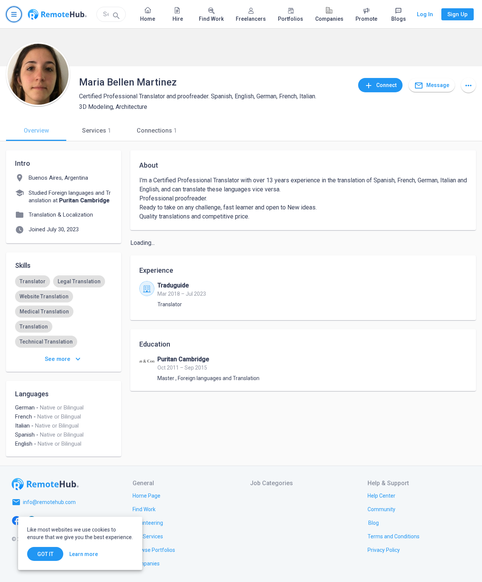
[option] (32, 281)
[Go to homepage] (57, 14)
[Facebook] (16, 520)
